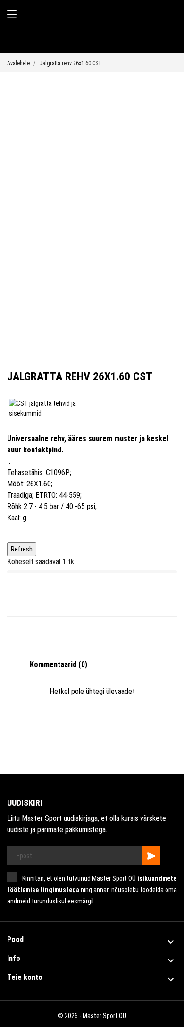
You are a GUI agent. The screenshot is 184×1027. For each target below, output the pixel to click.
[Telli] (151, 855)
